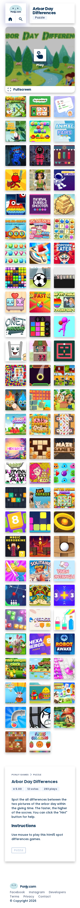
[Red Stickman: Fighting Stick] (15, 179)
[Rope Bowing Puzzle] (15, 595)
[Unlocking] (64, 155)
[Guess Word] (15, 497)
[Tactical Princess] (40, 179)
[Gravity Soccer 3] (40, 277)
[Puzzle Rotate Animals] (15, 131)
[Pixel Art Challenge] (15, 375)
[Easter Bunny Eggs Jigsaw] (15, 644)
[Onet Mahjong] (15, 326)
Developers (57, 892)
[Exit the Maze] (64, 351)
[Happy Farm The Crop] (64, 693)
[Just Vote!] (64, 106)
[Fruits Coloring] (40, 741)
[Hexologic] (15, 448)
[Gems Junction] (15, 253)
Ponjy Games (20, 774)
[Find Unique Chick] (15, 668)
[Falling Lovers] (15, 302)
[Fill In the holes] (15, 741)
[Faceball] (64, 326)
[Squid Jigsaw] (40, 155)
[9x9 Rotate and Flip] (15, 619)
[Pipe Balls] (15, 717)
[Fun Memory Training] (40, 228)
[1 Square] (64, 277)
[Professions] (40, 106)
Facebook (17, 892)
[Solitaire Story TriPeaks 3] (40, 570)
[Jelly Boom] (64, 473)
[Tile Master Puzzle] (64, 424)
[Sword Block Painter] (40, 326)
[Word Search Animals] (15, 106)
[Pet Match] (40, 619)
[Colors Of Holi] (40, 131)
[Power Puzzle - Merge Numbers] (15, 521)
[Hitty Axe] (40, 253)
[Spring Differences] (40, 595)
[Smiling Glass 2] (15, 351)
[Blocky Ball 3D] (64, 546)
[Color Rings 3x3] (64, 521)
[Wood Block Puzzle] (40, 448)
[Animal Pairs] (64, 131)
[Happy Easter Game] (15, 693)
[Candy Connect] (15, 424)
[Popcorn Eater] (64, 253)
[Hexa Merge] (40, 644)
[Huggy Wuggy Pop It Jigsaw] (15, 155)
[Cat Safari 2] (40, 497)
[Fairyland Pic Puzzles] (64, 717)
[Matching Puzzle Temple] (40, 399)
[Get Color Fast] (40, 302)
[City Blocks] (64, 204)
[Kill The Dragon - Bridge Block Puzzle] (40, 546)
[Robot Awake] (64, 644)
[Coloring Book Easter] (40, 693)
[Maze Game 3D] (64, 448)
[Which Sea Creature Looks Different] (15, 228)
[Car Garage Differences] (64, 375)
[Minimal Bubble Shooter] (40, 204)
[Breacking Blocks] (40, 521)
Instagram (37, 892)
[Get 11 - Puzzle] (64, 595)
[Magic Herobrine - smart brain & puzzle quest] (15, 546)
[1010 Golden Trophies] (15, 277)
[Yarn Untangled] (64, 570)
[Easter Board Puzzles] (64, 497)
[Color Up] (40, 375)
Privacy (28, 896)
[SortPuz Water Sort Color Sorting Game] (64, 619)
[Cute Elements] (15, 399)
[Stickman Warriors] (40, 717)
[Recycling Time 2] (40, 668)
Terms (14, 896)
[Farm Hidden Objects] (64, 399)
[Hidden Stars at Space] (64, 179)
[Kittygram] (40, 424)
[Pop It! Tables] (64, 302)
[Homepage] (15, 9)
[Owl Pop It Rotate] (15, 204)
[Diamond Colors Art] (64, 668)
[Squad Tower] (40, 351)
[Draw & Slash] (15, 570)
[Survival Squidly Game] (15, 473)
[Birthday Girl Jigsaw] (40, 473)
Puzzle (37, 774)
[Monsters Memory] (64, 228)
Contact (44, 896)
